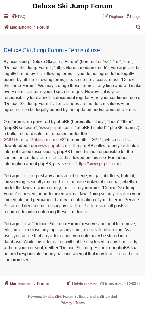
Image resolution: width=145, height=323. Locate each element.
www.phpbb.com (54, 145)
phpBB (53, 296)
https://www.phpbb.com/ (98, 163)
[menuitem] (19, 16)
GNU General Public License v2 (34, 139)
